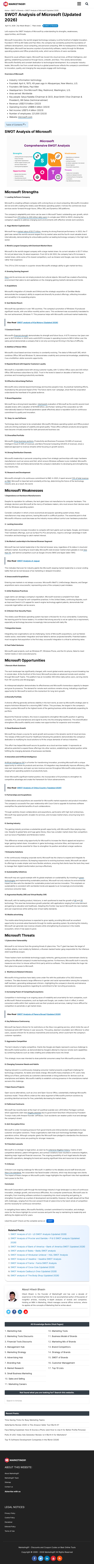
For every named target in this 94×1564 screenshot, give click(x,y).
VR (81, 900)
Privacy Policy (10, 1513)
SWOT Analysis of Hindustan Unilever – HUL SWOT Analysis (39, 1255)
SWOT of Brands (17, 10)
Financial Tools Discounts (19, 1341)
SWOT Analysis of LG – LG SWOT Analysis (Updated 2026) (39, 1234)
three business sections (23, 441)
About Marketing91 (12, 1473)
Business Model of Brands (64, 1336)
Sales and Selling (17, 1378)
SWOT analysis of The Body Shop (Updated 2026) (35, 1275)
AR (75, 900)
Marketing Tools (60, 1331)
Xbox (7, 277)
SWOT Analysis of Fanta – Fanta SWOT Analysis (34, 1263)
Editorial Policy (10, 1527)
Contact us (9, 1487)
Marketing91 (14, 3)
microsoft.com (25, 117)
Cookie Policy (10, 1518)
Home (7, 10)
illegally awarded (34, 1113)
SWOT (50, 1221)
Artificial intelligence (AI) (15, 762)
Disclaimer (8, 1522)
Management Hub (16, 1347)
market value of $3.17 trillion (29, 231)
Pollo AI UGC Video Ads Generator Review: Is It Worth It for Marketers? (36, 1435)
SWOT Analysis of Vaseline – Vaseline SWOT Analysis (36, 1259)
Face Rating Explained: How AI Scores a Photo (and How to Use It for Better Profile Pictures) (45, 1430)
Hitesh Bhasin (37, 1289)
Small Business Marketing (19, 1373)
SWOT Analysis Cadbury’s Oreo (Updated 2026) (34, 1271)
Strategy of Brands (61, 1352)
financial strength (21, 335)
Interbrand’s (42, 404)
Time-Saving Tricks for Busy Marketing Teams (25, 1420)
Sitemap (8, 1482)
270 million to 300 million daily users (32, 217)
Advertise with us (13, 1491)
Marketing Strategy (16, 1352)
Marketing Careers (18, 1384)
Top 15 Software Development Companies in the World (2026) (32, 1440)
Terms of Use (10, 1531)
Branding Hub (14, 1363)
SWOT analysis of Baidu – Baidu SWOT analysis (33, 1251)
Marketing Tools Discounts (20, 1336)
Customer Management (63, 1363)
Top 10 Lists (58, 1368)
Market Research (15, 1368)
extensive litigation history (59, 1150)
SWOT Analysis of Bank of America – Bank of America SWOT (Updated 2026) (48, 1246)
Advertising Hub (15, 1357)
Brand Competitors (61, 1347)
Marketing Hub (14, 1331)
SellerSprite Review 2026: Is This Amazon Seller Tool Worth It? (32, 1425)
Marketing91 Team (12, 1478)
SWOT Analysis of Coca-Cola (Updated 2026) (33, 1267)
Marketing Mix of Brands (64, 1341)
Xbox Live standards (13, 1172)
